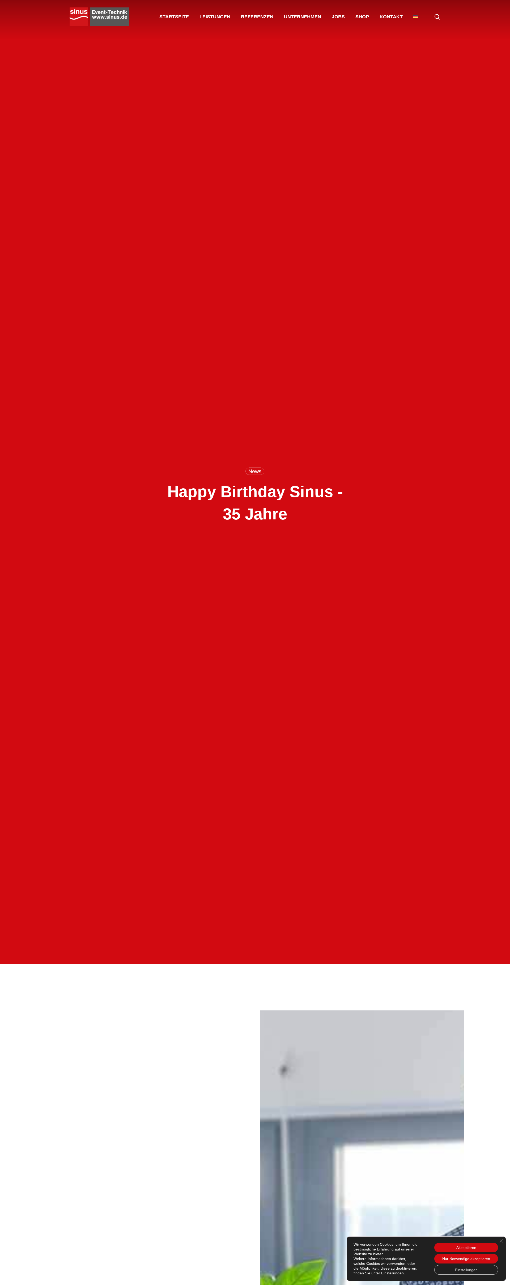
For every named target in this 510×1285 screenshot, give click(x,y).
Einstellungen (392, 1273)
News (254, 471)
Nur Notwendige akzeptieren (466, 1259)
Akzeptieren (466, 1247)
